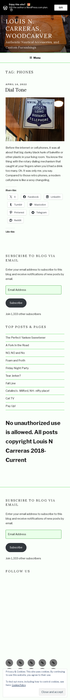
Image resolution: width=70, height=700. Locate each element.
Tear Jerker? (13, 375)
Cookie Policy (19, 685)
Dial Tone (16, 90)
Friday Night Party (17, 368)
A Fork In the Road (17, 345)
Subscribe (16, 303)
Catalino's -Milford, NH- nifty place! (27, 390)
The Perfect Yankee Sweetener (26, 337)
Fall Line (11, 383)
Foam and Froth (15, 360)
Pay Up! (10, 406)
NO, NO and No (15, 353)
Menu (37, 57)
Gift (61, 7)
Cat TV (10, 398)
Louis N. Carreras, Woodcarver (29, 29)
